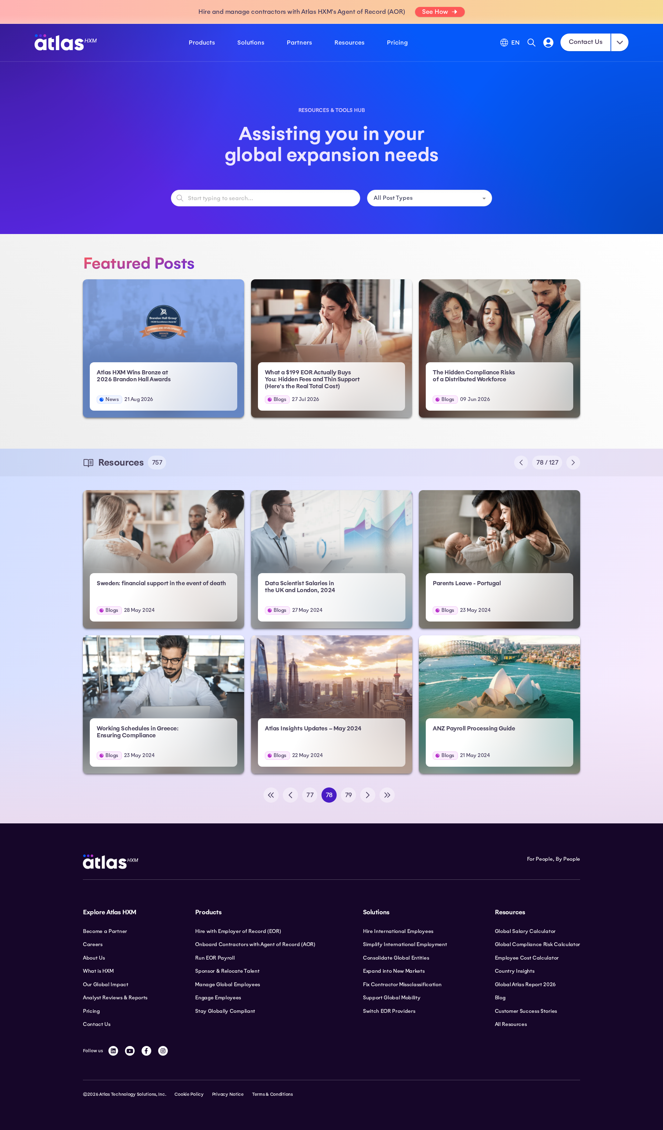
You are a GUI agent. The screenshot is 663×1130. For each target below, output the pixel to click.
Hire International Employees (398, 931)
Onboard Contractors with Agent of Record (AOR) (255, 944)
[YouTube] (130, 1051)
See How (435, 12)
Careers (93, 944)
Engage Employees (218, 997)
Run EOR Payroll (214, 958)
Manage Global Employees (227, 984)
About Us (94, 958)
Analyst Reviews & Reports (115, 997)
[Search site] (531, 43)
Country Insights (515, 971)
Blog (500, 997)
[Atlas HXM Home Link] (66, 42)
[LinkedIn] (113, 1051)
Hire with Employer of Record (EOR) (238, 931)
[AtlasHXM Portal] (548, 42)
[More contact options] (619, 42)
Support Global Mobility (392, 997)
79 (348, 795)
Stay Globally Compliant (225, 1011)
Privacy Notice (228, 1094)
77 (309, 795)
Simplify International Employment (405, 944)
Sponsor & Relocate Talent (227, 971)
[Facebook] (146, 1051)
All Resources (511, 1024)
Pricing (397, 42)
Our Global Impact (105, 984)
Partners (299, 42)
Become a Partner (105, 931)
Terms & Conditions (272, 1094)
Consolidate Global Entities (396, 958)
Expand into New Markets (394, 971)
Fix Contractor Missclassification (402, 984)
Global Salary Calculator (525, 931)
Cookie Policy (188, 1094)
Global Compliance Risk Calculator (537, 944)
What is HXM (98, 971)
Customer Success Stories (526, 1011)
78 (329, 795)
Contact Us (585, 42)
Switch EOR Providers (389, 1011)
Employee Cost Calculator (527, 958)
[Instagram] (163, 1051)
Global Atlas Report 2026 (525, 984)
